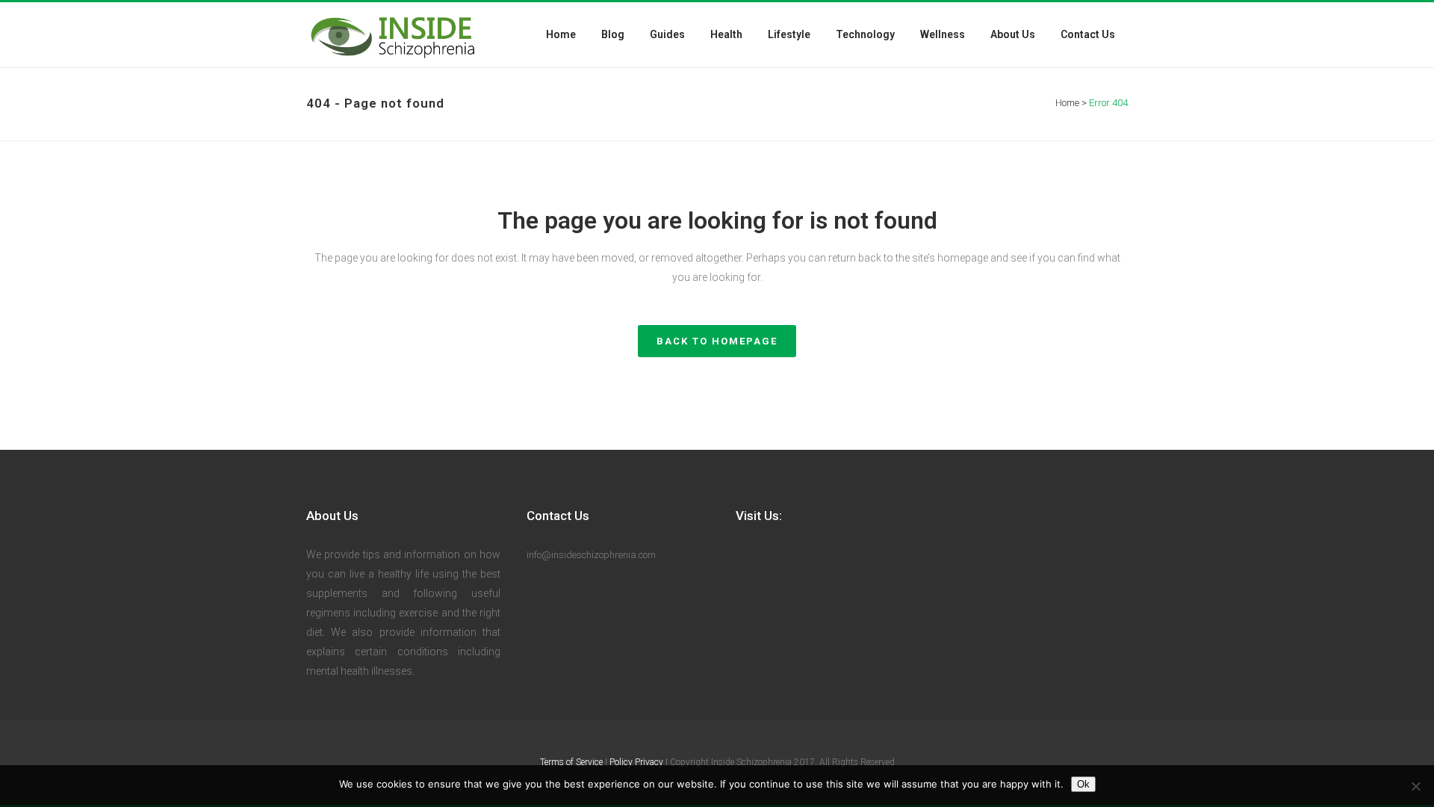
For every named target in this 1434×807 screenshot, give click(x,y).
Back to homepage (717, 341)
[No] (1415, 786)
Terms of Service (571, 762)
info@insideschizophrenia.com (591, 554)
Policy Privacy (636, 762)
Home (1067, 102)
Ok (1083, 784)
